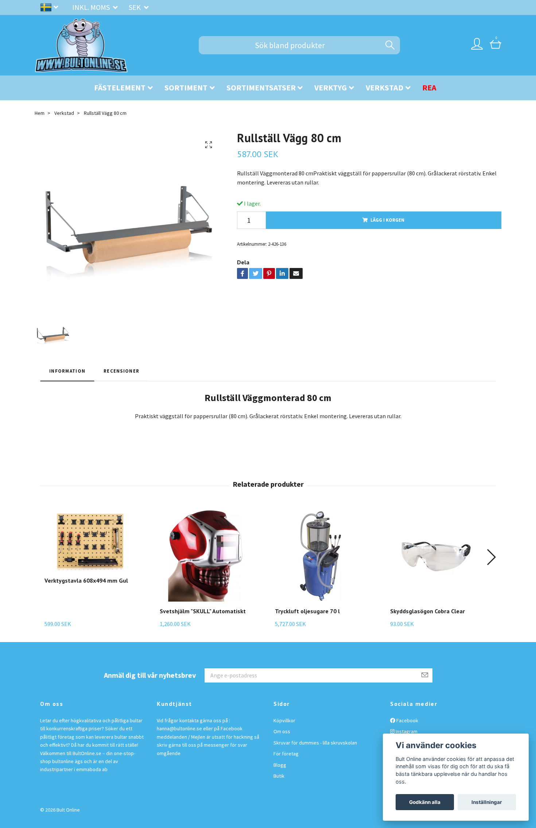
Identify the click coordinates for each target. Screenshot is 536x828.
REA (429, 87)
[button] (491, 557)
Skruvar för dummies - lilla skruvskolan (315, 742)
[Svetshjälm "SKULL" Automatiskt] (205, 556)
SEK (135, 7)
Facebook (406, 720)
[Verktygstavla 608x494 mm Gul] (90, 540)
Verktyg (330, 87)
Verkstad (384, 87)
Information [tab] (67, 371)
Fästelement (119, 87)
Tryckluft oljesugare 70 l (307, 611)
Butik (278, 776)
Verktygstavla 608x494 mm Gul (86, 580)
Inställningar (486, 802)
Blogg (279, 765)
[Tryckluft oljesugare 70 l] (320, 556)
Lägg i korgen (387, 220)
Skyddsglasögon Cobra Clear (427, 611)
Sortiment (185, 87)
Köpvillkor (284, 720)
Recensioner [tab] (121, 371)
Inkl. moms (91, 7)
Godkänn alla (424, 802)
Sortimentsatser (261, 87)
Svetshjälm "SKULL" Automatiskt (203, 611)
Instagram (406, 731)
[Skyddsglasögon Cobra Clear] (435, 556)
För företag (286, 753)
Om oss (281, 731)
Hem (39, 113)
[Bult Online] (81, 45)
